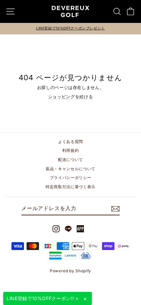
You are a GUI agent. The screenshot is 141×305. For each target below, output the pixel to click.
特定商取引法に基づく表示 (70, 186)
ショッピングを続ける (70, 96)
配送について (70, 159)
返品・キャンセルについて (70, 168)
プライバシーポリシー (70, 177)
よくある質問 (70, 141)
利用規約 (70, 150)
